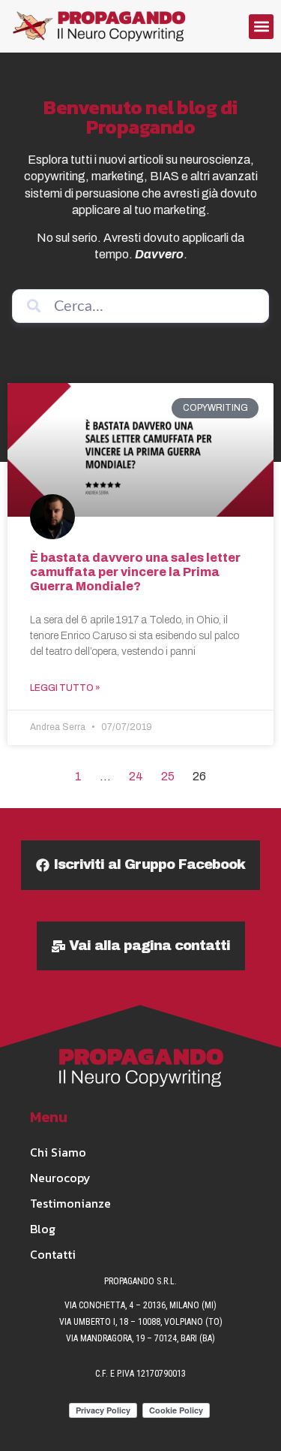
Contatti (53, 1254)
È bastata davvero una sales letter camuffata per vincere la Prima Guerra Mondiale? (135, 572)
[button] (261, 26)
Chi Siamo (58, 1152)
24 (136, 776)
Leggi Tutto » (65, 688)
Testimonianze (70, 1203)
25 (168, 776)
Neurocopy (60, 1178)
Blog (42, 1229)
